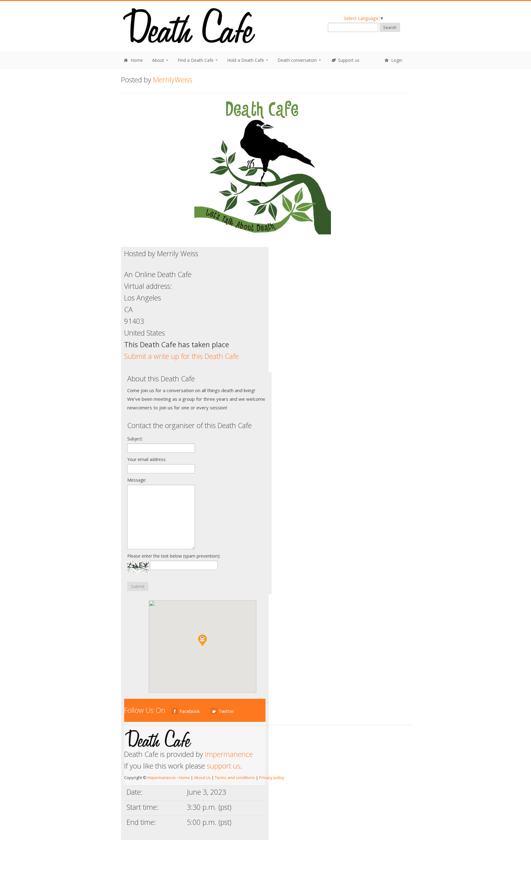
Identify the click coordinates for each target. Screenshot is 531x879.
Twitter (226, 711)
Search (389, 27)
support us (223, 766)
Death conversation (297, 60)
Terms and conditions (235, 777)
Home (136, 60)
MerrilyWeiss (172, 80)
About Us (202, 777)
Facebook (189, 711)
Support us (348, 60)
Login (396, 60)
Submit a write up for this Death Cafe (181, 356)
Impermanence (229, 754)
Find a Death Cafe (196, 60)
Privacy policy (271, 777)
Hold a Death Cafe (246, 60)
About (158, 60)
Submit (138, 586)
